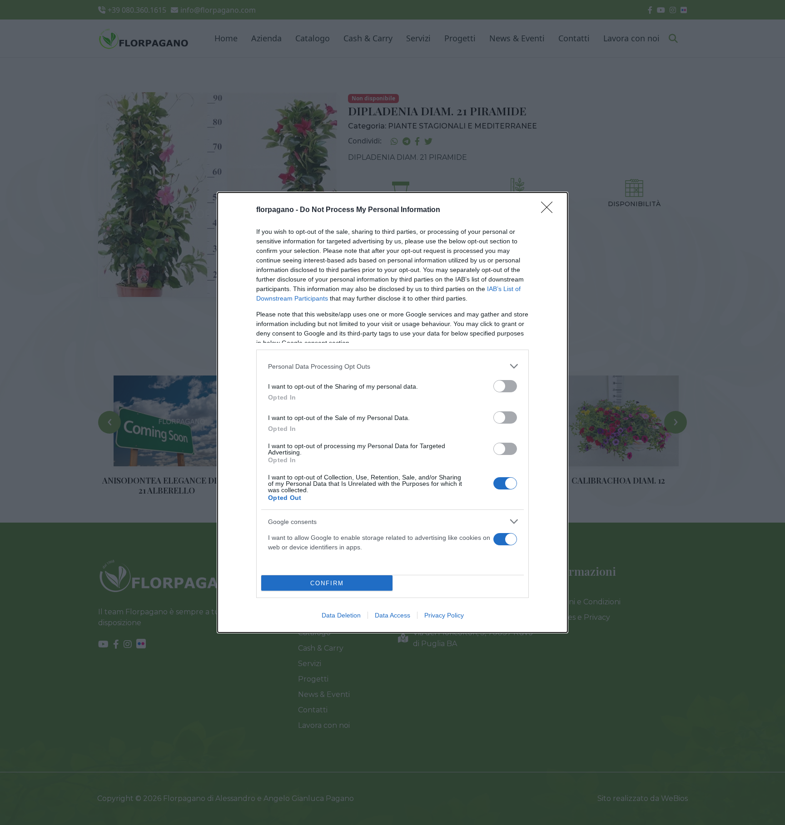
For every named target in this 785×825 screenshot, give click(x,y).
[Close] (549, 210)
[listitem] (392, 366)
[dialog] (392, 412)
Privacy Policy (444, 615)
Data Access (392, 615)
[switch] (505, 386)
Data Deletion (341, 615)
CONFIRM (327, 583)
